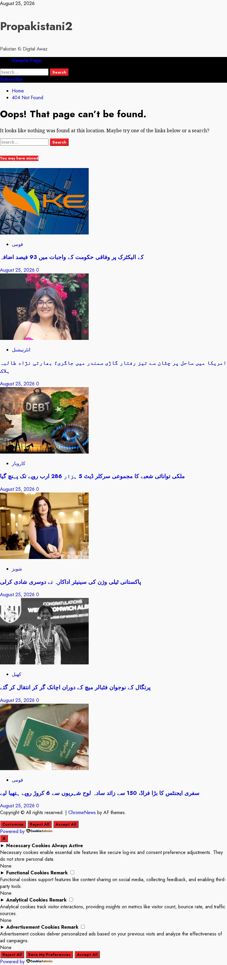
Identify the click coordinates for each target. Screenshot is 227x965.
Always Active (67, 845)
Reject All (39, 824)
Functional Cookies (27, 872)
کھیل (16, 674)
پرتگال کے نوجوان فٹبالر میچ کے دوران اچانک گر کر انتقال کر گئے (75, 687)
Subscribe (11, 79)
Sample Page (26, 60)
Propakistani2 (36, 26)
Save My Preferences (49, 954)
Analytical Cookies (27, 899)
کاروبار (18, 463)
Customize (13, 824)
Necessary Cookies (28, 845)
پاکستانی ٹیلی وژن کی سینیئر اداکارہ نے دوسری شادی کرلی (70, 582)
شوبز (17, 568)
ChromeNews (82, 812)
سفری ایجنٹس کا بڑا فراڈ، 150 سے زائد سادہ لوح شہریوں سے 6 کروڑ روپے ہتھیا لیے (100, 793)
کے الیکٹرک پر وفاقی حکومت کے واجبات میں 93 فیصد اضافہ (72, 257)
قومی (17, 244)
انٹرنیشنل (21, 349)
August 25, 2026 (18, 270)
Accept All (66, 824)
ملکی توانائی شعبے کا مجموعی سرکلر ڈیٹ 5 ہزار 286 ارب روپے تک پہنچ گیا (92, 476)
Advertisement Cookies (33, 927)
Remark (59, 872)
